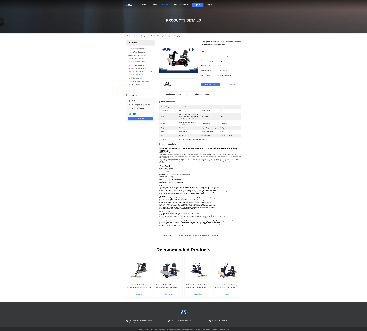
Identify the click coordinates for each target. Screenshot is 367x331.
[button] (129, 274)
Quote (198, 5)
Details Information (173, 94)
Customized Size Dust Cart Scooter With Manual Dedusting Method (198, 286)
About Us (153, 5)
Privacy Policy (148, 329)
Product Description (201, 94)
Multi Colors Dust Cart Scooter (173, 235)
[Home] (129, 5)
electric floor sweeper (210, 235)
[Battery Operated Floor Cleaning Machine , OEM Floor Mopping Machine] (227, 270)
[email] (134, 113)
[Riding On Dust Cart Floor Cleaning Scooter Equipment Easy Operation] (178, 59)
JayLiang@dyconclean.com (141, 105)
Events (174, 5)
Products (164, 5)
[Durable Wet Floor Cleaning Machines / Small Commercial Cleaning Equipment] (168, 270)
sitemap (140, 329)
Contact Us (184, 5)
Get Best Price (210, 84)
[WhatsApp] (130, 113)
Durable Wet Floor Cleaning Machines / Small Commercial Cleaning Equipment (166, 286)
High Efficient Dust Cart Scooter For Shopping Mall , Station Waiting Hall (139, 286)
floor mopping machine (193, 235)
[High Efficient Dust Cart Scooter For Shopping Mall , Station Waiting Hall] (139, 270)
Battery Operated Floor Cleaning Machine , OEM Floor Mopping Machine (226, 286)
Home (144, 5)
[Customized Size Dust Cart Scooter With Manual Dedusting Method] (198, 270)
